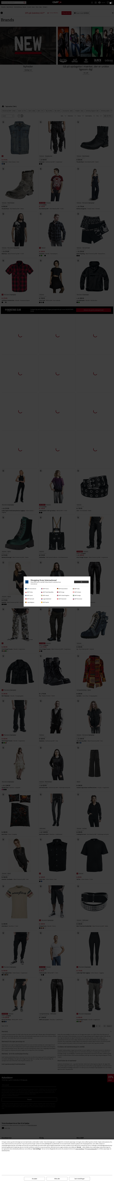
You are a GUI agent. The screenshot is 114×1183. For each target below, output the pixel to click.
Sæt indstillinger (79, 1179)
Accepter (34, 1178)
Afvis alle (57, 1178)
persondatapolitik (92, 1149)
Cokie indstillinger (79, 1149)
